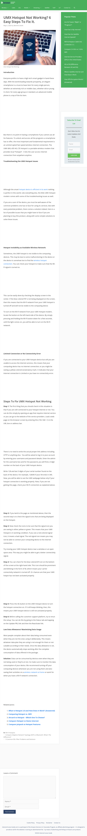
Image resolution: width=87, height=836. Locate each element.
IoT (60, 8)
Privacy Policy (40, 823)
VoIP (54, 8)
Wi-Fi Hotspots (10, 733)
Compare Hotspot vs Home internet (24, 721)
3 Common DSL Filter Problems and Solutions (20, 739)
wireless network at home (34, 672)
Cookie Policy (31, 823)
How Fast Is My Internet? (72, 30)
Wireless (4, 8)
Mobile (26, 8)
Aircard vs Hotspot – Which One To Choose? (27, 717)
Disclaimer (49, 823)
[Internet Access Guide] (8, 2)
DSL (20, 8)
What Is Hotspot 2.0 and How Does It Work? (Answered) (32, 711)
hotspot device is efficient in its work (33, 189)
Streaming (37, 8)
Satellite (47, 8)
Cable (13, 8)
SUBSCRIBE (74, 155)
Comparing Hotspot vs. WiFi (20, 714)
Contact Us (67, 8)
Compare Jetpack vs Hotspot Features (24, 724)
